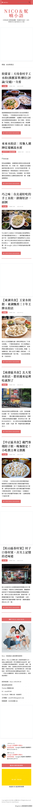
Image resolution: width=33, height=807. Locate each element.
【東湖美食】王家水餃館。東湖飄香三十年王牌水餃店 (16, 304)
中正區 (5, 206)
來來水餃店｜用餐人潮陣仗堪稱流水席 (16, 146)
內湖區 (5, 312)
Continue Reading (12, 133)
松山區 (5, 560)
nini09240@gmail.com (16, 698)
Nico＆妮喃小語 (16, 13)
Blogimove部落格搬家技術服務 (23, 806)
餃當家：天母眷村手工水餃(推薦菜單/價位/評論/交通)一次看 (16, 78)
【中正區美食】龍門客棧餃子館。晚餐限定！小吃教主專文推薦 (16, 446)
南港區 (5, 385)
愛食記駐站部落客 (7, 685)
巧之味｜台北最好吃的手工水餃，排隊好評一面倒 (16, 198)
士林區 (5, 86)
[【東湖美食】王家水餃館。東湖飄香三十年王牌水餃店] (16, 327)
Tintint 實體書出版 (8, 688)
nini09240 (8, 691)
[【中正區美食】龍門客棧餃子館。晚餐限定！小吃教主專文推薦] (16, 468)
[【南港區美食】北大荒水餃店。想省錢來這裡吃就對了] (16, 398)
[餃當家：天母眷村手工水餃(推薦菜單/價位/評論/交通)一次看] (16, 99)
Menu (6, 2)
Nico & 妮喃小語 (12, 660)
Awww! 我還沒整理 (9, 152)
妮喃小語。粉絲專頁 (15, 694)
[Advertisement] (16, 44)
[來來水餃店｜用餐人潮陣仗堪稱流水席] (5, 158)
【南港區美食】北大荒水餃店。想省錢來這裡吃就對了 (16, 376)
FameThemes (15, 802)
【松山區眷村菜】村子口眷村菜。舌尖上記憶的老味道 (16, 552)
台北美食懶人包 (13, 701)
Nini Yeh (12, 86)
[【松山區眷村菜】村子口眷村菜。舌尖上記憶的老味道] (16, 574)
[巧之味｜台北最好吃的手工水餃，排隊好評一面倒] (16, 220)
